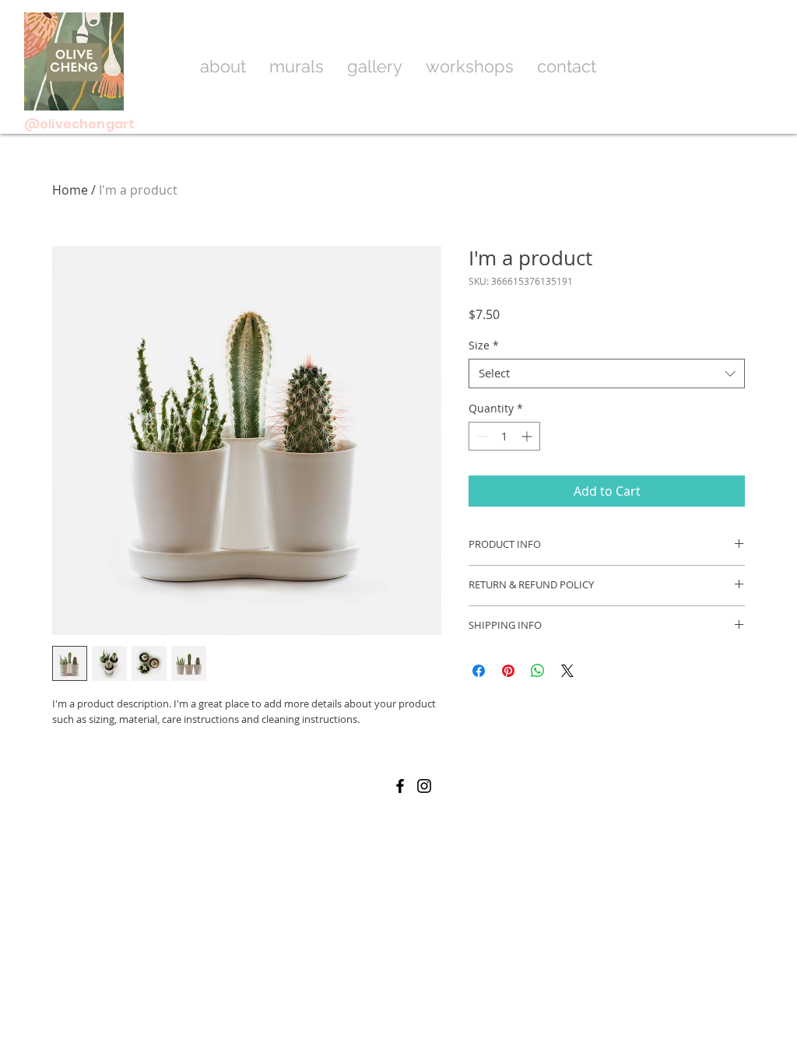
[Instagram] (424, 786)
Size (484, 346)
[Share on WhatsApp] (537, 670)
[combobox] (607, 373)
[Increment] (528, 436)
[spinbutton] (504, 436)
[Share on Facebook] (478, 670)
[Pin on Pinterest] (508, 670)
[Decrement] (480, 436)
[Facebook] (400, 786)
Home (70, 189)
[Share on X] (567, 670)
